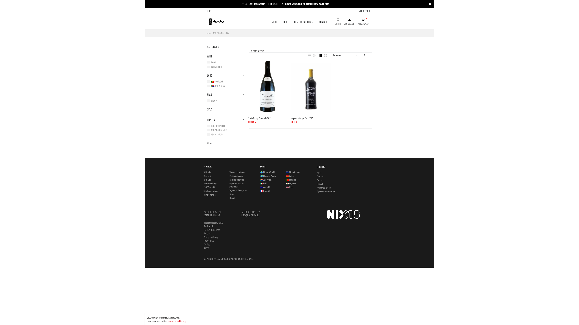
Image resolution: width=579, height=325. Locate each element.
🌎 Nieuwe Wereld (267, 172)
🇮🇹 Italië (263, 183)
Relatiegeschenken (236, 179)
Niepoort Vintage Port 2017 (302, 118)
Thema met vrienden (237, 172)
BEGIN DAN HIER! (274, 3)
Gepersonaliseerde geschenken (236, 185)
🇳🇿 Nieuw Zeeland (293, 172)
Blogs (231, 194)
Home (319, 172)
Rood (213, 62)
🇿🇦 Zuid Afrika (218, 85)
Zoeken (319, 180)
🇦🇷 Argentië (291, 183)
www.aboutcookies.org (177, 321)
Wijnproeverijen (209, 194)
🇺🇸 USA (289, 187)
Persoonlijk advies (236, 175)
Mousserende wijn (210, 183)
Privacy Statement (324, 187)
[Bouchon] (216, 21)
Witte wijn (207, 172)
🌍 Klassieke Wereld (268, 175)
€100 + (214, 100)
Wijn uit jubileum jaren (238, 190)
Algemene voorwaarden (326, 191)
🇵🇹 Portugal (217, 81)
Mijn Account (365, 11)
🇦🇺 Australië (265, 187)
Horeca (232, 197)
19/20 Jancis (217, 134)
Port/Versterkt (209, 187)
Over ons (320, 176)
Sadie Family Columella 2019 (260, 118)
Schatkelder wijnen (211, 190)
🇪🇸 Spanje (290, 175)
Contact (320, 183)
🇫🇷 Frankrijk (265, 190)
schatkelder (217, 66)
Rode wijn (207, 175)
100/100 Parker (218, 125)
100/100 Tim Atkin (219, 130)
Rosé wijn (207, 179)
